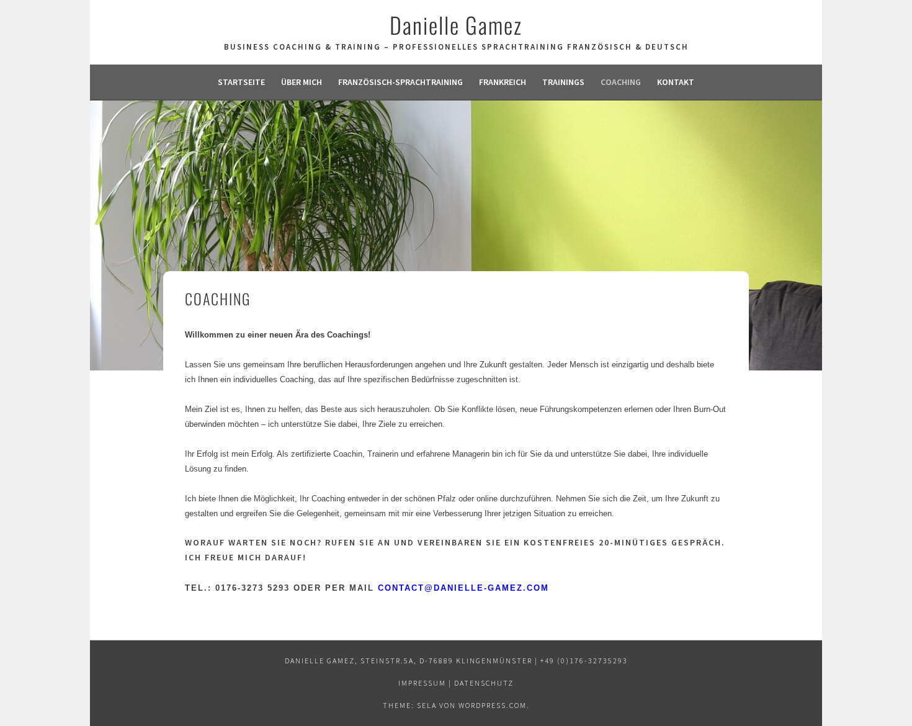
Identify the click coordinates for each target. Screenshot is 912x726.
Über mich (301, 81)
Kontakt (675, 81)
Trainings (563, 81)
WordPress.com (492, 705)
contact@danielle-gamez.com (463, 588)
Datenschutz (484, 683)
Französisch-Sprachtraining (400, 81)
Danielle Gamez (456, 24)
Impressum (422, 683)
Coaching (621, 81)
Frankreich (502, 81)
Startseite (241, 81)
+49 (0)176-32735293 (584, 660)
